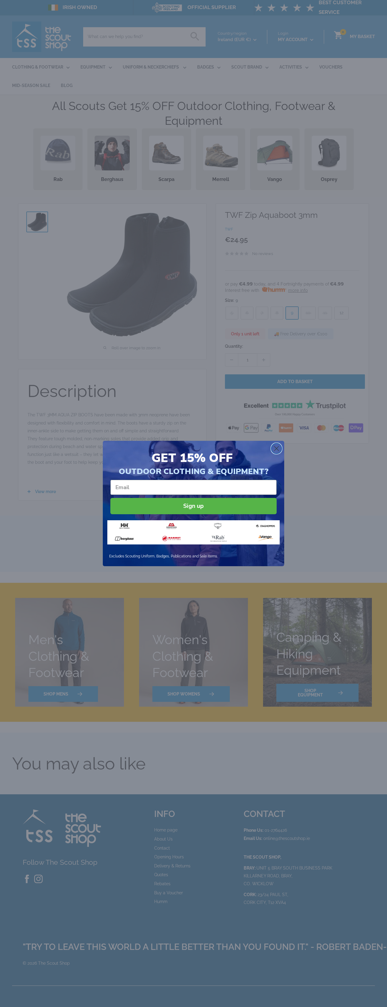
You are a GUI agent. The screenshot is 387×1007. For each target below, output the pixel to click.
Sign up (193, 506)
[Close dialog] (276, 448)
